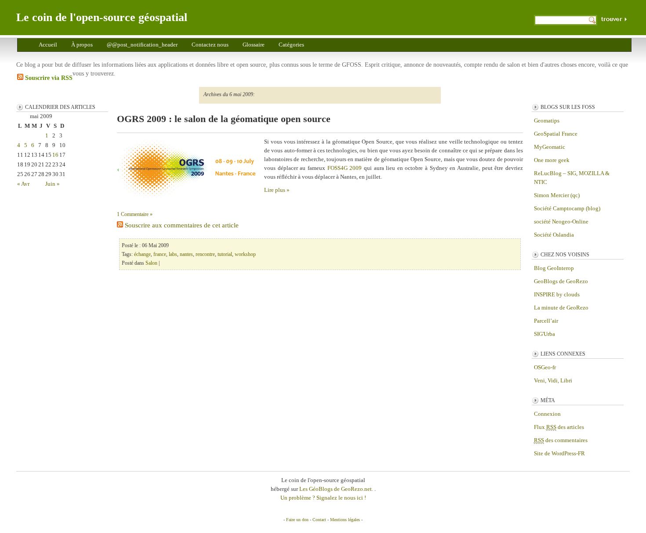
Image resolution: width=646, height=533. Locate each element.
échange (142, 254)
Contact (319, 519)
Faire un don (297, 519)
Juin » (52, 183)
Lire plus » (277, 190)
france (159, 254)
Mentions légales (345, 519)
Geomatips (546, 120)
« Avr (23, 183)
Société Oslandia (554, 234)
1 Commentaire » (134, 214)
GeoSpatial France (555, 133)
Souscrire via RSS (48, 78)
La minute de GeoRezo (561, 307)
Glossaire (254, 44)
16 (55, 154)
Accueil (48, 44)
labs (173, 254)
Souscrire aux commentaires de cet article (181, 225)
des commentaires (561, 440)
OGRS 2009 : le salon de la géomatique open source (223, 118)
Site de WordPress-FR (559, 453)
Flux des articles (559, 427)
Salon (151, 263)
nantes (186, 254)
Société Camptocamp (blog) (567, 208)
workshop (245, 254)
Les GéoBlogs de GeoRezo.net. (336, 489)
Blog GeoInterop (554, 268)
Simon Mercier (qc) (557, 195)
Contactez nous (210, 44)
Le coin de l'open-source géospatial (101, 17)
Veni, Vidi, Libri (553, 380)
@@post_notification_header (142, 44)
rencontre (205, 254)
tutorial (225, 254)
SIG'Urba (544, 334)
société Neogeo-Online (561, 221)
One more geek (552, 160)
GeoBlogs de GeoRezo (561, 281)
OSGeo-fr (545, 367)
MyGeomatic (549, 147)
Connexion (547, 414)
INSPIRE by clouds (557, 294)
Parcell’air (546, 320)
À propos (82, 44)
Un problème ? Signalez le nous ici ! (323, 497)
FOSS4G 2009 (344, 168)
